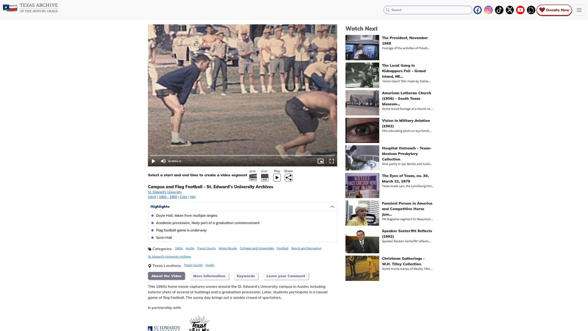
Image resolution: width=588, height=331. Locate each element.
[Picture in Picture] (320, 161)
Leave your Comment (285, 276)
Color (183, 197)
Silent (152, 197)
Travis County (206, 248)
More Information (209, 276)
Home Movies (228, 248)
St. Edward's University (165, 192)
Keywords (246, 276)
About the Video (166, 276)
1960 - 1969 (168, 197)
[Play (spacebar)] (153, 161)
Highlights (160, 206)
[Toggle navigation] (579, 10)
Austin (190, 248)
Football (282, 248)
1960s (179, 248)
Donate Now (557, 10)
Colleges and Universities (257, 248)
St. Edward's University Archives (169, 256)
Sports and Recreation (306, 248)
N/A (193, 197)
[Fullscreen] (331, 161)
